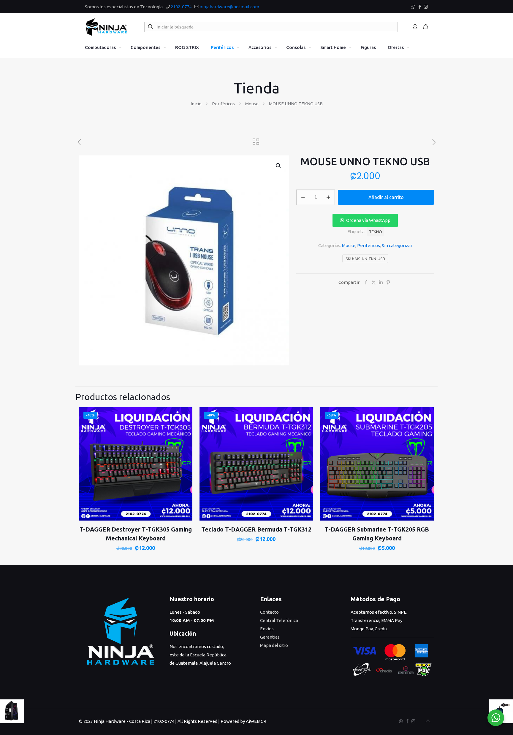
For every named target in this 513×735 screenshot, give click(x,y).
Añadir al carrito (386, 197)
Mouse (252, 103)
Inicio (196, 103)
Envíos (267, 628)
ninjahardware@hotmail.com (229, 6)
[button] (279, 166)
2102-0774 (181, 6)
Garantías (270, 636)
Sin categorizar (397, 245)
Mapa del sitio (274, 645)
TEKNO (375, 231)
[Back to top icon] (428, 721)
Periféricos (223, 103)
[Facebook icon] (419, 6)
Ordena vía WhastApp (368, 220)
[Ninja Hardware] (106, 26)
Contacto (269, 612)
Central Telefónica (279, 620)
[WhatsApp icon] (413, 6)
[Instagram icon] (426, 6)
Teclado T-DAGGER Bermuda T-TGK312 (256, 529)
